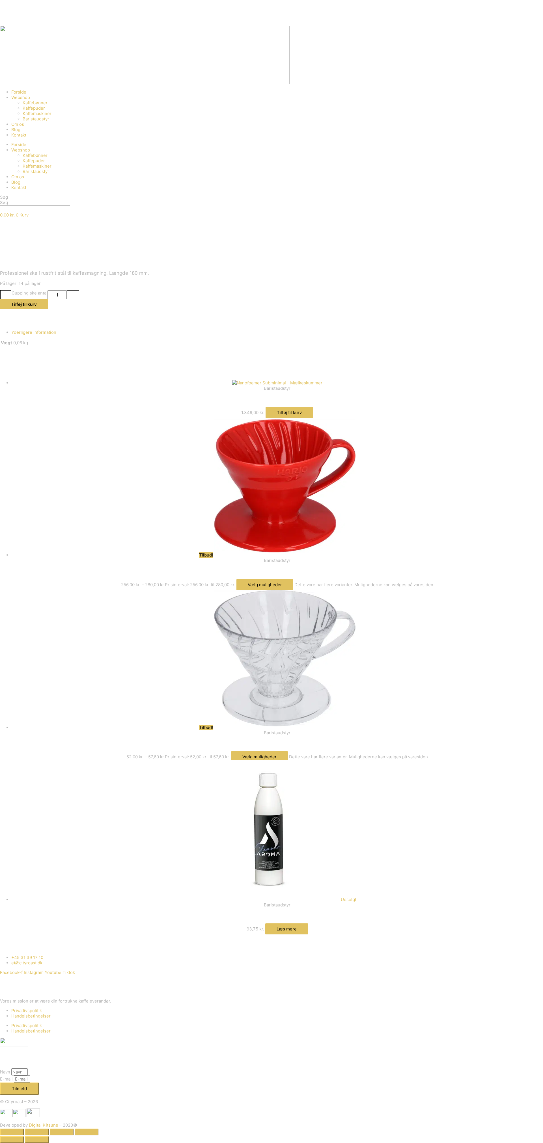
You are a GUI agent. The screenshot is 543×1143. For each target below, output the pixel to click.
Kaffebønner (35, 102)
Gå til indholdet (15, 2)
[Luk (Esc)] (86, 1132)
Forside (18, 92)
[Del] (62, 1132)
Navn (5, 1072)
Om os (17, 124)
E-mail (7, 1079)
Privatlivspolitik (26, 1010)
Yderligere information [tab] (33, 332)
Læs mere (287, 929)
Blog (15, 129)
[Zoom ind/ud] (12, 1132)
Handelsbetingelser (31, 1016)
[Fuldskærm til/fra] (37, 1132)
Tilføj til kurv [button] (289, 412)
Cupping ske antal (30, 293)
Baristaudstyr (36, 119)
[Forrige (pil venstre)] (12, 1139)
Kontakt (18, 135)
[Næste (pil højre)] (37, 1139)
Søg (4, 197)
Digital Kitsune (43, 1125)
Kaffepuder (34, 108)
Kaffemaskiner (37, 113)
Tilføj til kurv (24, 304)
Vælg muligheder (265, 584)
